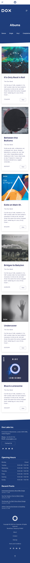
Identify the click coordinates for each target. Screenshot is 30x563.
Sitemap (15, 540)
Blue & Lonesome (13, 385)
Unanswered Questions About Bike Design (13, 490)
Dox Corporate (17, 524)
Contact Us (8, 443)
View (24, 100)
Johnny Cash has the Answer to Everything (13, 506)
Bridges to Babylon (14, 265)
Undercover (10, 325)
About (15, 532)
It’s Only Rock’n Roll (14, 77)
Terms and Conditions (15, 543)
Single (11, 33)
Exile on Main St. (13, 204)
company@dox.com (11, 439)
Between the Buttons (11, 139)
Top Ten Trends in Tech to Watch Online (13, 496)
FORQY (21, 528)
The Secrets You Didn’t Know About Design (14, 501)
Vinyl (17, 33)
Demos (4, 33)
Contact (15, 536)
